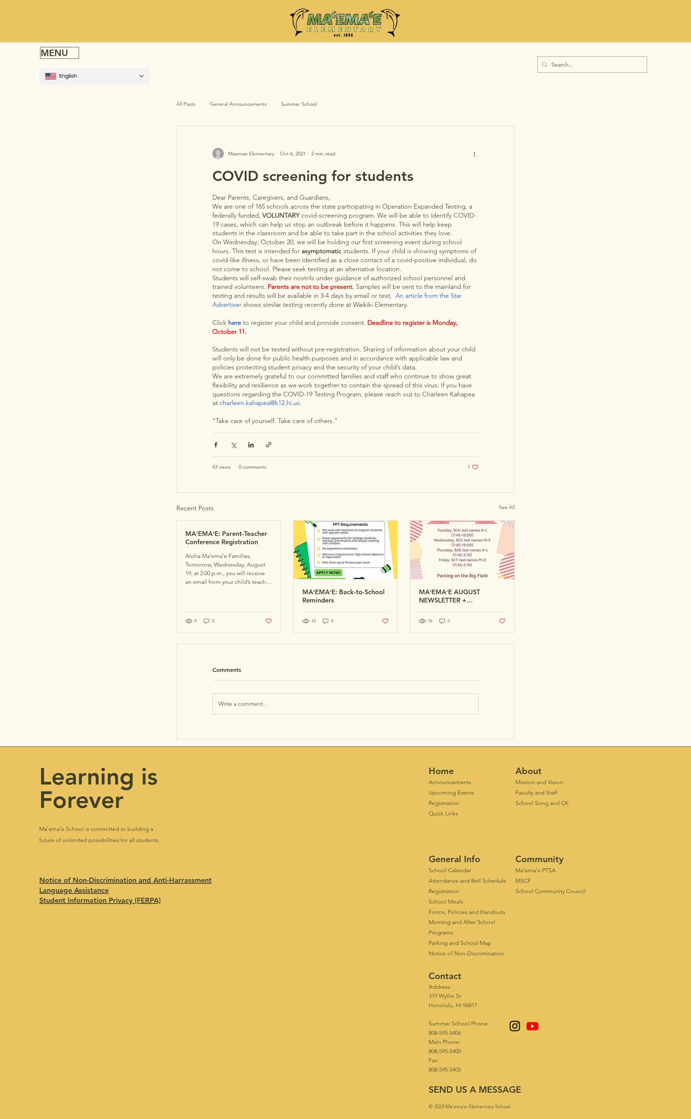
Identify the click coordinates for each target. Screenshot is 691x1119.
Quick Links (443, 813)
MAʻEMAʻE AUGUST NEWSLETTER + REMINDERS (449, 596)
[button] (59, 53)
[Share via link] (268, 444)
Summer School (299, 104)
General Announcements (238, 104)
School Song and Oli (542, 803)
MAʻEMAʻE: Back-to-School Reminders (343, 596)
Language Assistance (74, 890)
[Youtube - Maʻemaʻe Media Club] (532, 1026)
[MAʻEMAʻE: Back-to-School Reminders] (346, 550)
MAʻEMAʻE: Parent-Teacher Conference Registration (226, 537)
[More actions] (474, 153)
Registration (444, 891)
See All (507, 507)
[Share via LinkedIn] (251, 444)
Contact (445, 975)
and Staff (536, 792)
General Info (454, 859)
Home (441, 770)
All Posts (185, 104)
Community (539, 859)
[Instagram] (515, 1026)
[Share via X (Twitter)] (233, 444)
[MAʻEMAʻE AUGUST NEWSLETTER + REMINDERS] (462, 550)
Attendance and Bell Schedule (467, 880)
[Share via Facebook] (215, 444)
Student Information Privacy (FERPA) (100, 900)
